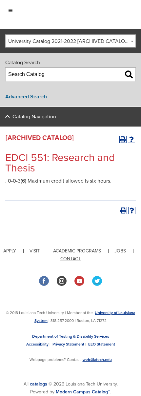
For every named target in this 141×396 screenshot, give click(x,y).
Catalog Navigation (34, 116)
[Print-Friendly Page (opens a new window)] (123, 139)
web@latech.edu (97, 359)
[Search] (129, 74)
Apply (9, 251)
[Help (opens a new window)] (131, 139)
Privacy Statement (68, 344)
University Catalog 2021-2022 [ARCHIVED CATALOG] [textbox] (69, 41)
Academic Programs (77, 251)
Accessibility (37, 344)
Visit (35, 251)
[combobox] (70, 41)
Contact (70, 259)
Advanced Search (26, 96)
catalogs (38, 384)
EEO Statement (101, 344)
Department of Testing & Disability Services (70, 336)
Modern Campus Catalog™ (83, 392)
